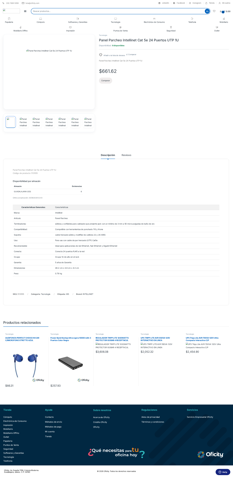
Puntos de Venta (120, 30)
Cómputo (41, 22)
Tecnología (115, 22)
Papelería (9, 22)
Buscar (207, 11)
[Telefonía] (192, 18)
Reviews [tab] (126, 155)
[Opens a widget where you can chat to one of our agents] (222, 472)
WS (67, 294)
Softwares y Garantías (77, 22)
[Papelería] (9, 18)
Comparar (132, 54)
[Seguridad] (171, 27)
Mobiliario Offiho (20, 30)
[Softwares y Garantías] (77, 18)
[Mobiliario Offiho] (20, 27)
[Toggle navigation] (25, 11)
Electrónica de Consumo (154, 22)
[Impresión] (70, 27)
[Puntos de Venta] (120, 27)
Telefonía (192, 22)
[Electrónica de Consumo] (154, 18)
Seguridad (171, 30)
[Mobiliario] (223, 18)
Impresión (70, 30)
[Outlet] (216, 27)
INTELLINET (88, 294)
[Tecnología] (115, 18)
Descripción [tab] (108, 155)
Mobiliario (224, 22)
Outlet (217, 30)
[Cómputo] (40, 18)
